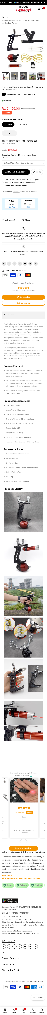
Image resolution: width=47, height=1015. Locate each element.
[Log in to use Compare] (40, 172)
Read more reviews (23, 848)
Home (4, 17)
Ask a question (11, 220)
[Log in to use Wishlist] (34, 172)
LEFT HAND (8, 124)
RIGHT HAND (22, 124)
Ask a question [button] (23, 303)
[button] (21, 841)
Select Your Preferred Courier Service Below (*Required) (19, 156)
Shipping (16, 192)
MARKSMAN (12, 150)
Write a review (23, 297)
